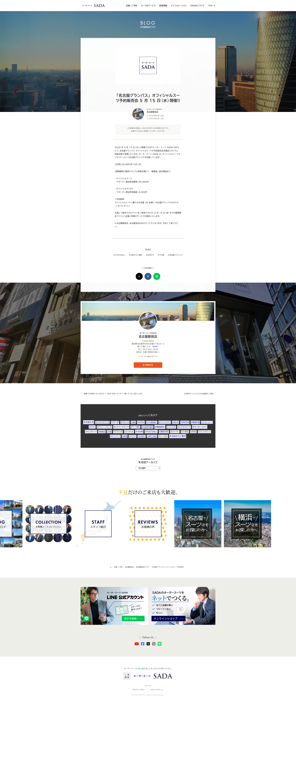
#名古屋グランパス (175, 255)
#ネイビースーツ (206, 422)
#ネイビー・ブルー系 (104, 427)
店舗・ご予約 (131, 5)
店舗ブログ (142, 415)
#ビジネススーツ (184, 427)
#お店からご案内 (135, 255)
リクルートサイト (155, 689)
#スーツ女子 (163, 436)
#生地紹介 (141, 436)
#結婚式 (102, 431)
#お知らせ (150, 255)
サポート (211, 5)
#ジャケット (129, 431)
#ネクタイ (132, 436)
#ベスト (92, 427)
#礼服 (109, 431)
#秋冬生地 (185, 422)
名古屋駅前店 (148, 335)
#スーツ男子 (135, 427)
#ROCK (140, 422)
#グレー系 (115, 422)
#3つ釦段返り (151, 422)
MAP (155, 346)
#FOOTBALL (119, 255)
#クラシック (125, 422)
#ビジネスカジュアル (102, 422)
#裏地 (133, 422)
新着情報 (163, 5)
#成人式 (175, 422)
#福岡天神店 (164, 431)
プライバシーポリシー (139, 689)
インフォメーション (179, 5)
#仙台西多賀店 (147, 427)
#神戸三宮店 (152, 436)
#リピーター (174, 431)
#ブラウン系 (118, 431)
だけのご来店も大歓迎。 (148, 492)
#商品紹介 (160, 427)
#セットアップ (115, 436)
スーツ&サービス (148, 5)
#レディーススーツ (121, 427)
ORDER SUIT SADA (144, 695)
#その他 (161, 255)
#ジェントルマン (164, 422)
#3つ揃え (184, 431)
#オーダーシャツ (199, 427)
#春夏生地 (195, 422)
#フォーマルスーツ (204, 431)
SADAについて (197, 5)
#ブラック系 (171, 427)
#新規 (124, 436)
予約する (149, 365)
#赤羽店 (193, 431)
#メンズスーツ (91, 431)
